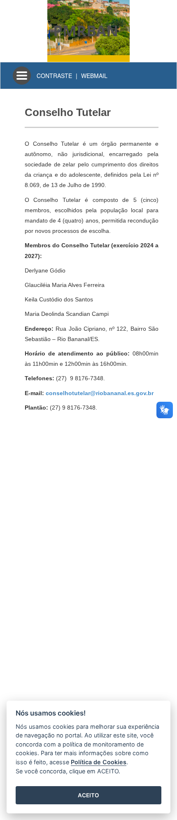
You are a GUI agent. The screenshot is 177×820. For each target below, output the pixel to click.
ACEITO (88, 795)
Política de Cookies (98, 761)
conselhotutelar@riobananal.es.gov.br (100, 393)
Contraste (54, 75)
